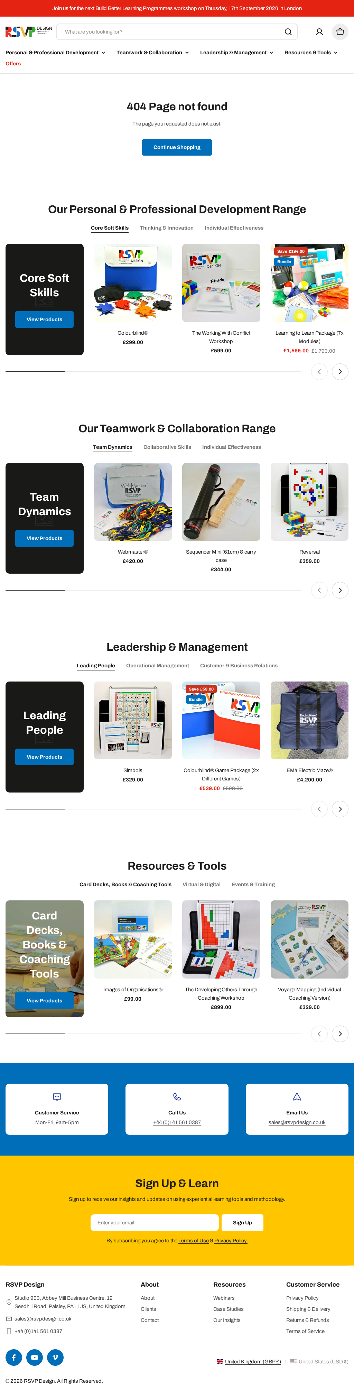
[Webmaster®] (133, 502)
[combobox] (177, 32)
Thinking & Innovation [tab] (167, 228)
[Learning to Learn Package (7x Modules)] (310, 283)
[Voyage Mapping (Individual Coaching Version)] (310, 939)
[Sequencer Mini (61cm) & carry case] (221, 502)
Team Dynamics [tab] (112, 447)
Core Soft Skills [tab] (110, 228)
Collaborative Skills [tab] (167, 447)
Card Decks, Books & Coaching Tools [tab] (125, 884)
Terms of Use (193, 1240)
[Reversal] (310, 502)
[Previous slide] (319, 371)
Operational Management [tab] (157, 665)
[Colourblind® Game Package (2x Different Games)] (221, 721)
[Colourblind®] (133, 283)
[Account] (319, 32)
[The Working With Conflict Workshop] (221, 283)
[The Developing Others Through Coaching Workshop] (221, 939)
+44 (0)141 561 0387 (177, 1122)
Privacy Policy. (231, 1240)
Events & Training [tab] (253, 884)
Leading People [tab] (96, 665)
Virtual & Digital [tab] (202, 884)
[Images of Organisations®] (133, 939)
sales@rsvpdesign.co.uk (297, 1122)
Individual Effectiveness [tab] (234, 228)
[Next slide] (340, 371)
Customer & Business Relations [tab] (239, 665)
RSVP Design (39, 1381)
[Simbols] (133, 721)
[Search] (288, 32)
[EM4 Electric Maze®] (310, 721)
